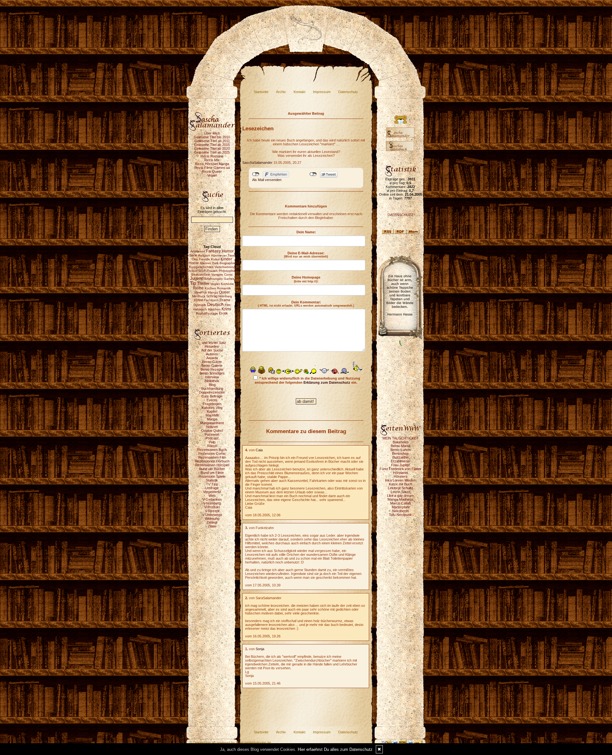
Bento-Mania (400, 446)
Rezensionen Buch (212, 450)
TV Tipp (212, 484)
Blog (212, 385)
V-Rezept (212, 511)
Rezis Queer (212, 171)
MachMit (212, 415)
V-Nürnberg (212, 503)
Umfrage (212, 488)
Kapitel (212, 411)
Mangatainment (212, 423)
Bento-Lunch (400, 450)
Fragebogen (212, 404)
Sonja (260, 649)
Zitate (212, 526)
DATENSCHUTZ (400, 215)
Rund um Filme (212, 473)
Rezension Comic (212, 453)
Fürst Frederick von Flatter (400, 469)
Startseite (261, 92)
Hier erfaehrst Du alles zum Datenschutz (335, 749)
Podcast (212, 438)
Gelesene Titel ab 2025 (212, 152)
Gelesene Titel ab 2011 (212, 141)
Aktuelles (212, 346)
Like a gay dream (400, 495)
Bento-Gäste (212, 362)
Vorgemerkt (212, 492)
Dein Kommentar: (306, 303)
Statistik (212, 480)
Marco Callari (400, 503)
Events (212, 400)
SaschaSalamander (257, 162)
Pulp (212, 442)
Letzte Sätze (400, 492)
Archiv (281, 92)
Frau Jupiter (400, 465)
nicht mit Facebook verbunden (255, 174)
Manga (212, 419)
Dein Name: (306, 232)
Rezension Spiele (212, 476)
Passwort (212, 434)
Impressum (322, 92)
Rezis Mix (212, 160)
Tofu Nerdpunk (400, 515)
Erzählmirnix (400, 461)
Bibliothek (212, 381)
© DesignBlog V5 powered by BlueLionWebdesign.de (230, 742)
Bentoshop (400, 453)
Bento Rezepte (211, 369)
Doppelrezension (212, 392)
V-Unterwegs (212, 515)
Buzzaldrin (400, 457)
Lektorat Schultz (400, 488)
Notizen (212, 427)
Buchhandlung (212, 388)
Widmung (212, 518)
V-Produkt (212, 507)
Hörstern (400, 476)
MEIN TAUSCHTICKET (400, 438)
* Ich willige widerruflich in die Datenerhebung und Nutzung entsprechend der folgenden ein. (307, 380)
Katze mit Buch (400, 484)
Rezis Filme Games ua (212, 168)
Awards (212, 358)
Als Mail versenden (266, 180)
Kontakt (299, 92)
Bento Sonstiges (212, 373)
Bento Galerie (211, 365)
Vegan (212, 175)
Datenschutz (348, 92)
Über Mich (212, 133)
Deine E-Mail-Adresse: (306, 254)
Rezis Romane (211, 156)
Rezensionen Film (212, 457)
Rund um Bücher (212, 469)
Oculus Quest (212, 430)
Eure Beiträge (211, 396)
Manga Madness (400, 499)
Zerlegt (212, 522)
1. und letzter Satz (212, 343)
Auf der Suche (212, 350)
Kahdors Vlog (212, 408)
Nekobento (400, 511)
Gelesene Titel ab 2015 (212, 145)
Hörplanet (400, 473)
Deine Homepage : (306, 279)
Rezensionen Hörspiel (212, 465)
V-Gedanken (212, 499)
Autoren (212, 354)
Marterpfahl (400, 507)
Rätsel (212, 446)
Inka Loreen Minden (400, 480)
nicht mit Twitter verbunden (313, 174)
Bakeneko (400, 442)
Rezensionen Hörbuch (212, 461)
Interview (212, 377)
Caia (259, 450)
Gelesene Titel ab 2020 (212, 148)
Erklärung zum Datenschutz (326, 382)
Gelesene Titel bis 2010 (212, 137)
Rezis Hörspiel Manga (212, 164)
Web (211, 495)
